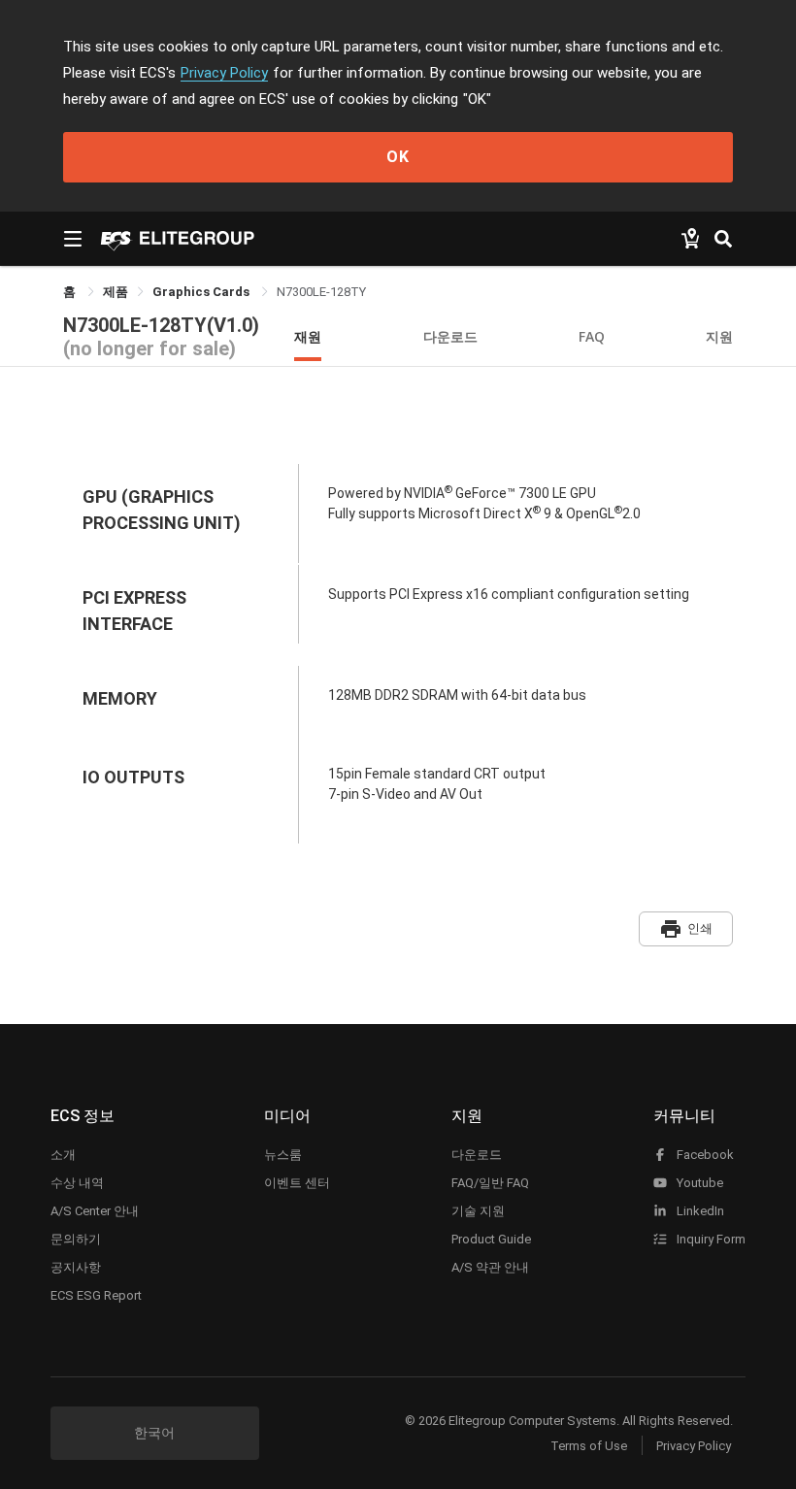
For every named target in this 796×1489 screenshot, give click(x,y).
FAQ (592, 336)
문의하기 (75, 1239)
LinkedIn (699, 1211)
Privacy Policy (224, 73)
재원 (307, 336)
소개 (63, 1154)
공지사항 (75, 1267)
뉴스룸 (283, 1154)
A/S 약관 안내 (490, 1267)
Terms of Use (588, 1446)
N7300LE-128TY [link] (321, 291)
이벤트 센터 (297, 1182)
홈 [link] (71, 291)
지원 (719, 336)
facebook (704, 1154)
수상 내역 (77, 1182)
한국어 (154, 1432)
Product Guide (491, 1239)
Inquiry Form (710, 1239)
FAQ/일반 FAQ (490, 1182)
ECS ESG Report (96, 1295)
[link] (115, 291)
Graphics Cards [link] (202, 291)
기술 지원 (478, 1211)
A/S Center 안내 (94, 1211)
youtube (698, 1182)
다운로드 (450, 336)
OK (398, 157)
